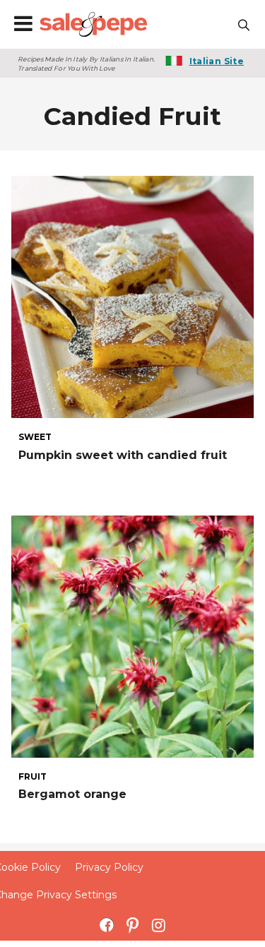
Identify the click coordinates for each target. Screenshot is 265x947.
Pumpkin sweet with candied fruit (122, 455)
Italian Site (216, 61)
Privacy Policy (109, 867)
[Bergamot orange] (132, 637)
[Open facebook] (106, 925)
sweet (35, 437)
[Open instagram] (158, 925)
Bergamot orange (72, 794)
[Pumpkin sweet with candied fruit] (132, 295)
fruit (32, 777)
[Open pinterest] (132, 925)
